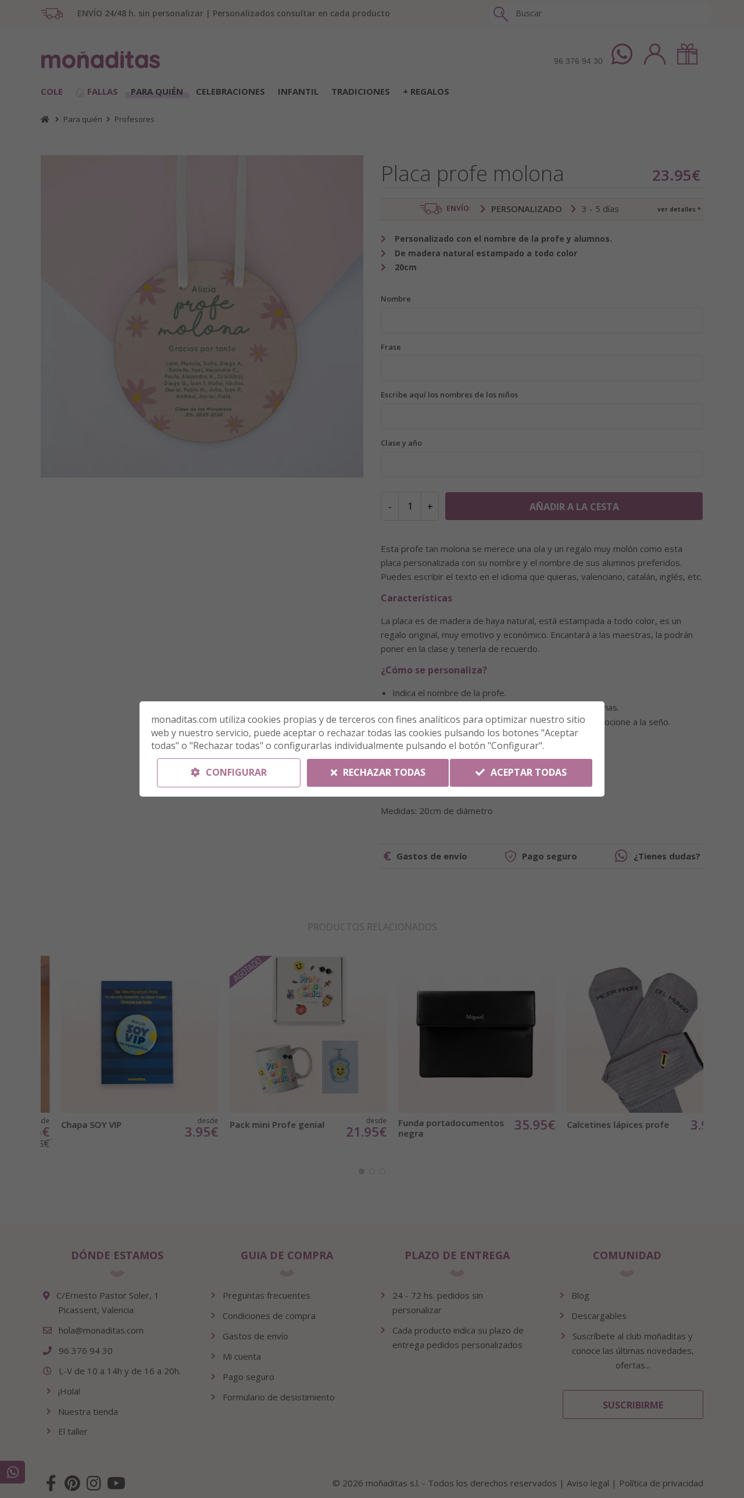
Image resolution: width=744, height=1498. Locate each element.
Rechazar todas (383, 772)
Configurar (235, 772)
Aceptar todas (527, 772)
